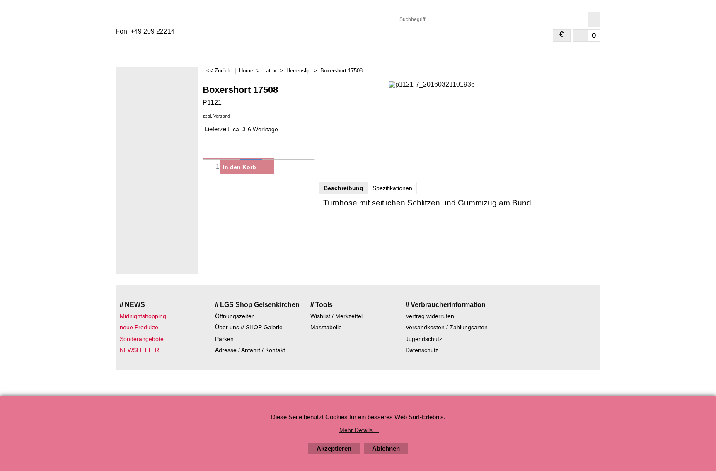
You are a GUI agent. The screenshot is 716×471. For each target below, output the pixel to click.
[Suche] (594, 19)
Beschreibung (343, 188)
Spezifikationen (392, 188)
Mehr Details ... (359, 430)
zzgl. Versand (216, 116)
